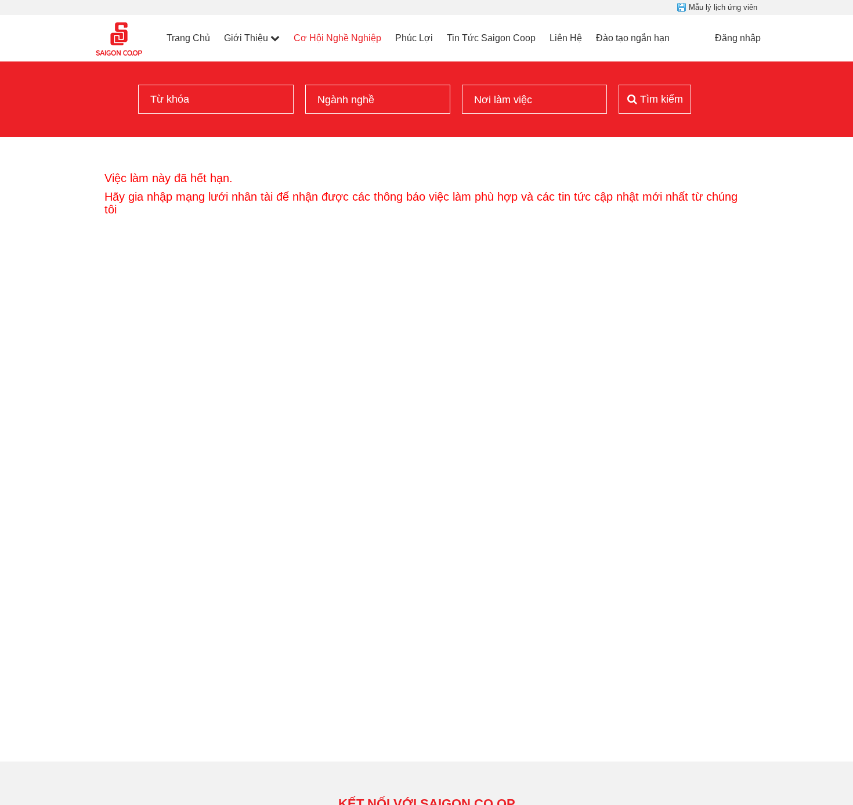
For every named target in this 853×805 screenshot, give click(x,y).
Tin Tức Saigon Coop (491, 38)
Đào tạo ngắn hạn (633, 38)
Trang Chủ (188, 38)
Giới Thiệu (246, 38)
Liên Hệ (566, 38)
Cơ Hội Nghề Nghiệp (337, 38)
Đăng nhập (738, 38)
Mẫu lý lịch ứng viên (723, 7)
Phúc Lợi (414, 38)
